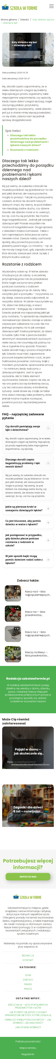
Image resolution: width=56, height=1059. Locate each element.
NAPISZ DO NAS (28, 876)
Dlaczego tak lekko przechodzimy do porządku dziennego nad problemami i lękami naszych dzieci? (29, 140)
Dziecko (25, 19)
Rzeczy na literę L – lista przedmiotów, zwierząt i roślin (36, 654)
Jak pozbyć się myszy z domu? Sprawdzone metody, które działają (28, 1013)
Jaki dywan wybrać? (28, 1027)
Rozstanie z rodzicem (24, 150)
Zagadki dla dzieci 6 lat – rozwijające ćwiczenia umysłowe (28, 809)
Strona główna (9, 19)
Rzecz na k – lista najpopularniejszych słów (37, 593)
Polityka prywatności (28, 1041)
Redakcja (28, 955)
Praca (28, 989)
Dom (28, 975)
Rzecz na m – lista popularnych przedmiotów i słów (28, 1006)
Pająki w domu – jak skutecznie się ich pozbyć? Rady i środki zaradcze (28, 751)
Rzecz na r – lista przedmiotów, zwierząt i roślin (35, 613)
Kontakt (28, 960)
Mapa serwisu (28, 1048)
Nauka (28, 984)
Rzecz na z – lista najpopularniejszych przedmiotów (37, 634)
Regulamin (28, 1054)
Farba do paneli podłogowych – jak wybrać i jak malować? (28, 1021)
